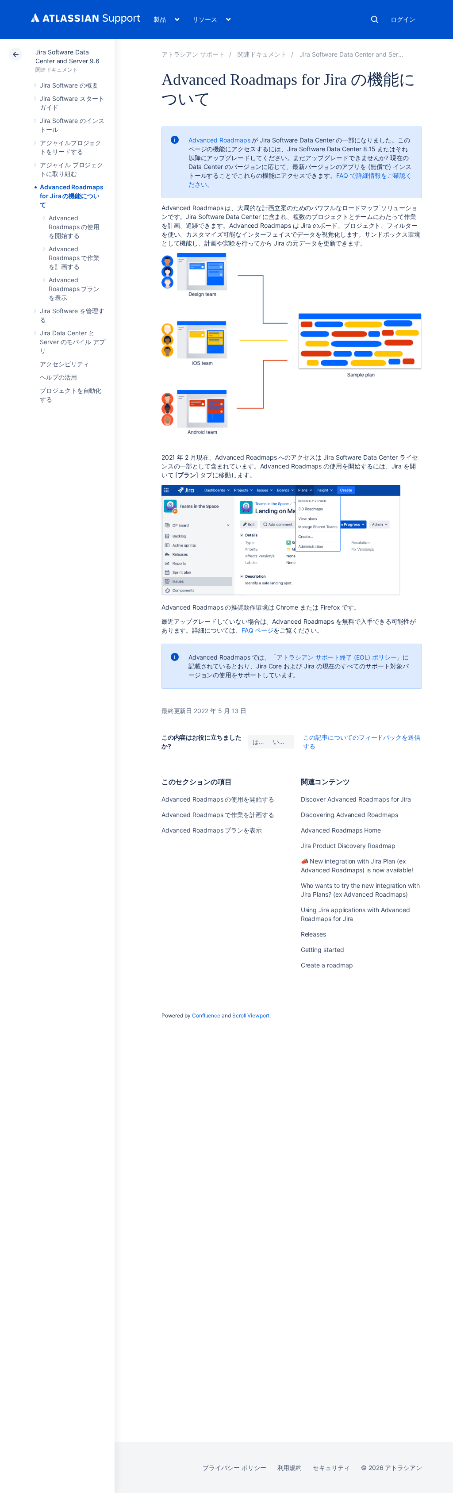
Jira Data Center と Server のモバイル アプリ (72, 341)
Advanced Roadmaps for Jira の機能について (72, 195)
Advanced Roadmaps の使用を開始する (74, 226)
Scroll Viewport (250, 1015)
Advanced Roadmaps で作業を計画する (74, 257)
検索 (375, 19)
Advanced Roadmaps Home (341, 830)
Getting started (322, 949)
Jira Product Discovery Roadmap (348, 845)
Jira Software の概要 (69, 85)
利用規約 (289, 1467)
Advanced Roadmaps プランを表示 (74, 288)
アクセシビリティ (64, 364)
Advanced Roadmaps (219, 140)
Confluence (206, 1015)
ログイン (403, 19)
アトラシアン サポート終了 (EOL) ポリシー (336, 657)
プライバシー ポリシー (234, 1467)
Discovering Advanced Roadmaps (349, 814)
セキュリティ (331, 1467)
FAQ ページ (258, 630)
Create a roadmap (327, 965)
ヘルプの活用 (58, 377)
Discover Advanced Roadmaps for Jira (356, 799)
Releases (313, 934)
